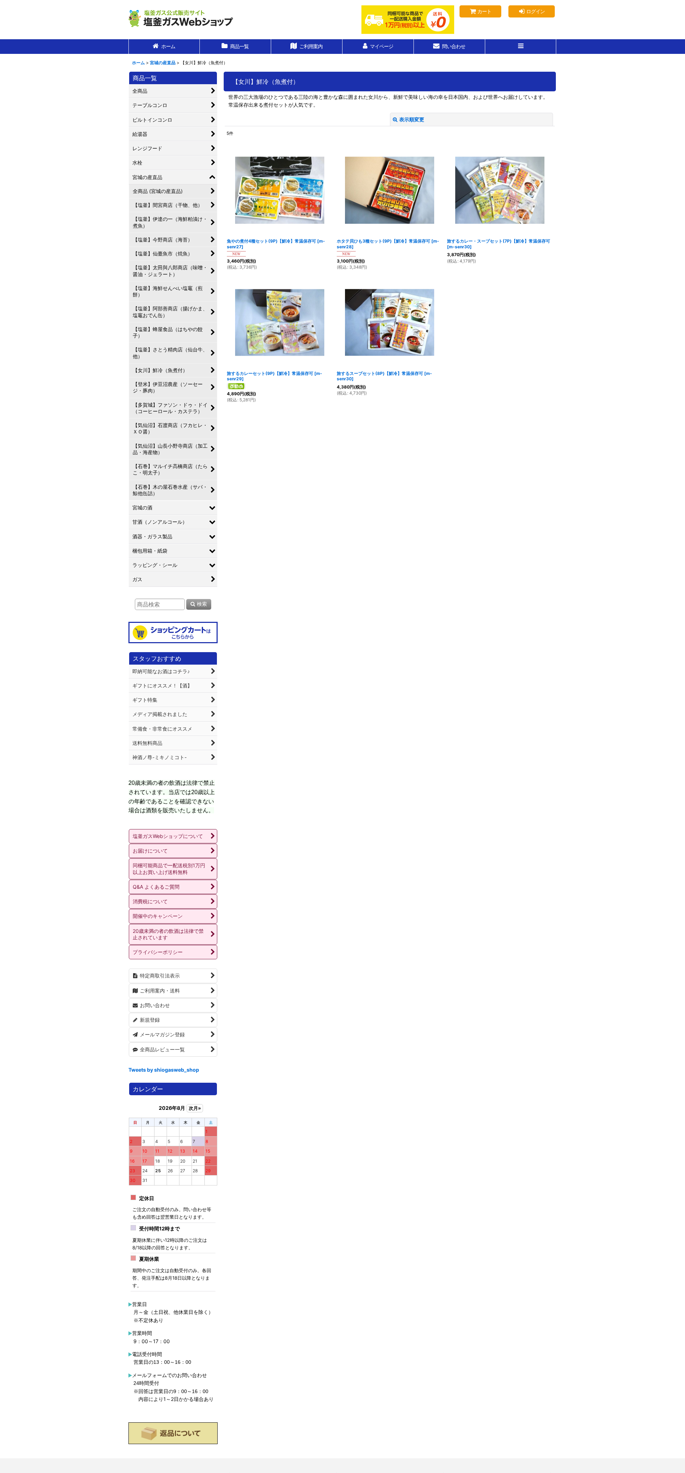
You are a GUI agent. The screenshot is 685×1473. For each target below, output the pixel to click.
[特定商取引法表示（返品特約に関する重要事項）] (173, 1433)
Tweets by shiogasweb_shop (163, 1070)
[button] (521, 46)
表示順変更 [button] (411, 119)
